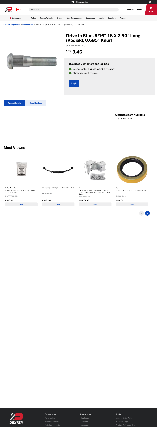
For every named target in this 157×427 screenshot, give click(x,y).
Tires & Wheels (46, 18)
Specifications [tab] (36, 103)
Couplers (112, 18)
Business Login (122, 422)
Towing (123, 18)
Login (21, 204)
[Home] (3, 24)
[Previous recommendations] (141, 213)
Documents (85, 425)
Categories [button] (16, 18)
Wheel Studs (27, 25)
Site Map (84, 422)
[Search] (31, 9)
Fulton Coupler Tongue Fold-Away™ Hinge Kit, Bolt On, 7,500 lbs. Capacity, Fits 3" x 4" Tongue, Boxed (94, 192)
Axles (33, 18)
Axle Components (74, 18)
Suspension (90, 18)
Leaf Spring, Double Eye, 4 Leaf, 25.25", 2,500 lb (58, 188)
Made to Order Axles (124, 418)
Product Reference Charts (126, 425)
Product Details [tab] (14, 103)
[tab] (78, 119)
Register (130, 9)
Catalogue (84, 418)
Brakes (59, 18)
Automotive (50, 418)
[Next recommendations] (147, 213)
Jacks (101, 18)
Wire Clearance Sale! (79, 2)
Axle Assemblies (52, 422)
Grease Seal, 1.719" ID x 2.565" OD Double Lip (131, 190)
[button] (12, 9)
